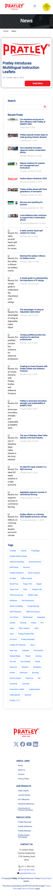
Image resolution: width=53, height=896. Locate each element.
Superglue (41, 617)
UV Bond (13, 639)
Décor (32, 645)
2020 (36, 628)
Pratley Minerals (24, 831)
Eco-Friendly (25, 662)
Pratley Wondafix (28, 639)
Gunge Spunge (33, 606)
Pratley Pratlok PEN (26, 634)
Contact (21, 774)
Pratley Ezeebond (16, 573)
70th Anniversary (16, 595)
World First (14, 584)
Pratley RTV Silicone (18, 645)
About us (21, 770)
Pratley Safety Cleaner (18, 556)
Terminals (24, 673)
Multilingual (27, 617)
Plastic (28, 656)
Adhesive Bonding (17, 562)
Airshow (38, 656)
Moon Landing (33, 573)
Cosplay (13, 551)
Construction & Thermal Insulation (25, 809)
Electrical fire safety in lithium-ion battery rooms (33, 257)
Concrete (25, 684)
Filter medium (24, 628)
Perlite (37, 662)
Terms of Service (28, 889)
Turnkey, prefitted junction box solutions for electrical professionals (33, 337)
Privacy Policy (23, 779)
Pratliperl (25, 651)
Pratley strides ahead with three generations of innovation (33, 190)
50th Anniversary (33, 612)
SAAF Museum (15, 612)
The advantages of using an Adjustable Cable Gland (32, 310)
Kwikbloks (37, 667)
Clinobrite (13, 684)
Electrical (29, 678)
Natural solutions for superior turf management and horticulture (32, 165)
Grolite (12, 673)
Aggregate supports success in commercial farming (33, 493)
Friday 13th (27, 584)
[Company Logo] (15, 6)
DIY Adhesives (23, 799)
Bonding (35, 673)
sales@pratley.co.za (28, 873)
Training (23, 623)
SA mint (13, 662)
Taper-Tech (14, 590)
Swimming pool (35, 562)
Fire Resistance (28, 601)
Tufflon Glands (26, 578)
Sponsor (28, 695)
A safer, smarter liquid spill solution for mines (31, 231)
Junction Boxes (24, 795)
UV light (13, 578)
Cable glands (15, 695)
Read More (38, 83)
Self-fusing (14, 567)
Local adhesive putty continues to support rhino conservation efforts (33, 217)
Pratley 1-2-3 (15, 700)
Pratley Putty (37, 590)
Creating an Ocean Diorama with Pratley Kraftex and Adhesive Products (33, 368)
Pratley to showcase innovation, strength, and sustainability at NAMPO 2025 (33, 403)
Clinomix (26, 567)
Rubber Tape (33, 595)
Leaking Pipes (34, 689)
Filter (25, 590)
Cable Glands (23, 791)
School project (15, 678)
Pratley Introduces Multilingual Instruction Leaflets (21, 67)
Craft (12, 634)
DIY (42, 623)
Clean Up (13, 667)
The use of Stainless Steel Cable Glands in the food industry (33, 436)
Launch (24, 551)
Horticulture (38, 651)
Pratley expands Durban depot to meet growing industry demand (34, 136)
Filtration (25, 667)
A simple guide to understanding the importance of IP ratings (34, 279)
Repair (39, 584)
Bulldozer (13, 601)
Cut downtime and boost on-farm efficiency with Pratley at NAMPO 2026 (32, 121)
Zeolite (12, 623)
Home (5, 31)
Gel (39, 678)
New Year (13, 651)
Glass (12, 628)
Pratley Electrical (24, 822)
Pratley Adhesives (25, 826)
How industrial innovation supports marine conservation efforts (33, 150)
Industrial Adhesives (26, 804)
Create (33, 623)
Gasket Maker (15, 656)
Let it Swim (14, 617)
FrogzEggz (35, 551)
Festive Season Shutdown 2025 (33, 178)
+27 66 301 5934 (27, 870)
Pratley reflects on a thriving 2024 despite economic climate (33, 515)
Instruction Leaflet (17, 689)
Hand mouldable (16, 606)
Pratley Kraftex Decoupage (24, 836)
